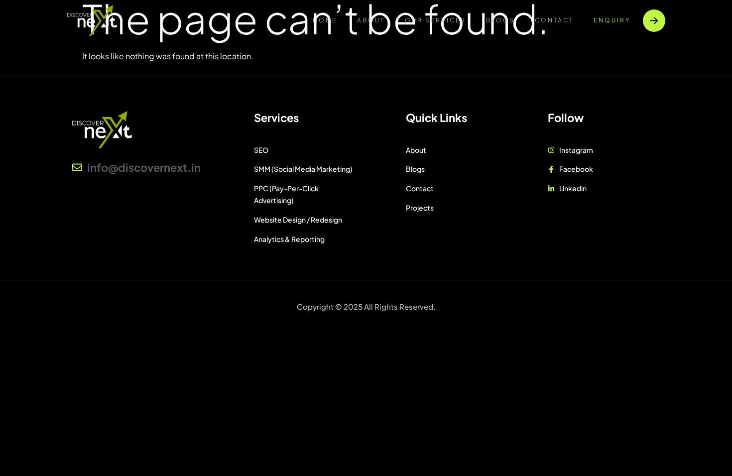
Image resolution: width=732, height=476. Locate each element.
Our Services (435, 20)
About (371, 20)
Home (325, 20)
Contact (554, 20)
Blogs (500, 20)
